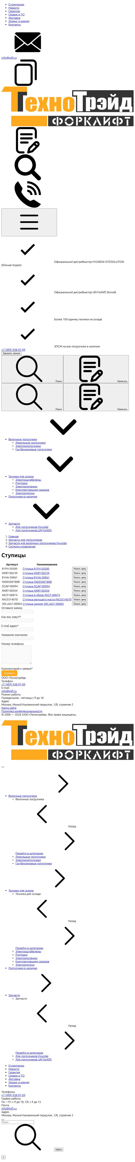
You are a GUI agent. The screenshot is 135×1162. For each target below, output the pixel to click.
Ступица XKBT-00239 (36, 573)
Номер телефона (12, 643)
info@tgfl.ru (9, 57)
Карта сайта (8, 708)
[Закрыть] (2, 766)
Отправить (9, 673)
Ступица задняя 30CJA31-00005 (43, 604)
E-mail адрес (9, 626)
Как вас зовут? (10, 617)
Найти (59, 1149)
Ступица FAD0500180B (37, 582)
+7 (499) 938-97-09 (13, 349)
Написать (122, 381)
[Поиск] (27, 179)
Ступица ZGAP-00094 (36, 586)
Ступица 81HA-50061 (36, 577)
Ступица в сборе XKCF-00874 (41, 595)
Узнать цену (79, 568)
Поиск (59, 381)
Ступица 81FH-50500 (36, 568)
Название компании (14, 635)
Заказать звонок (11, 353)
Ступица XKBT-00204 (36, 590)
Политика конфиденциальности (21, 711)
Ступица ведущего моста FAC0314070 (47, 599)
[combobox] (67, 1122)
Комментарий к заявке (16, 668)
